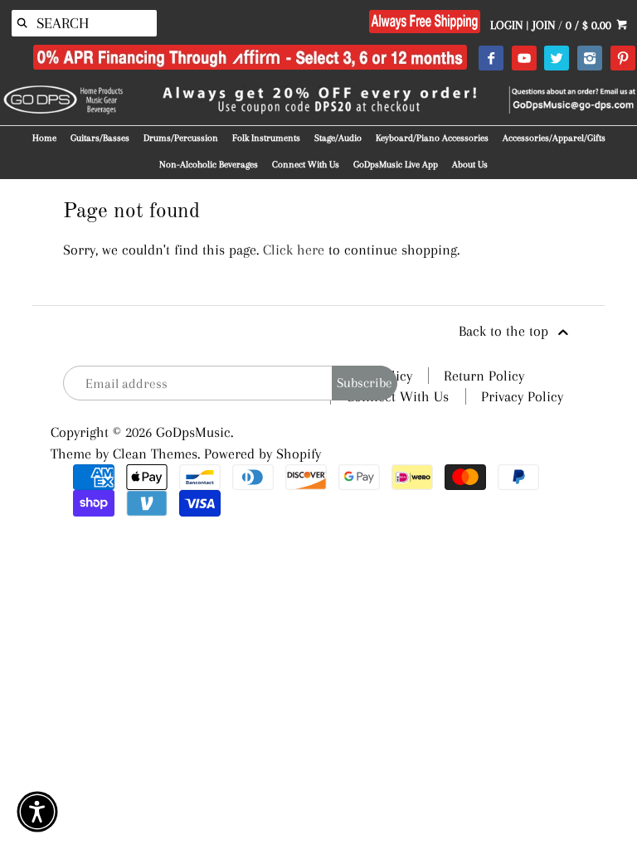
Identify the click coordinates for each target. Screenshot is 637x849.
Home (44, 138)
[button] (37, 811)
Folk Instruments (266, 138)
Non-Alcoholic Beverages (208, 164)
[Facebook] (491, 59)
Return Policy (484, 375)
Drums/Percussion (180, 138)
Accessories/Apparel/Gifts (554, 138)
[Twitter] (556, 59)
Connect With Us (305, 164)
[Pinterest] (622, 59)
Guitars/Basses (100, 138)
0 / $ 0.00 (590, 25)
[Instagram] (589, 59)
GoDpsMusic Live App (395, 164)
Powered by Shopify (262, 453)
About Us (470, 164)
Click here (293, 249)
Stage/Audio (338, 138)
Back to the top (505, 331)
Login (506, 25)
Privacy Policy (522, 396)
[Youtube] (524, 59)
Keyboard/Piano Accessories (432, 138)
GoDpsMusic (193, 432)
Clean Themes (155, 453)
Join (543, 25)
